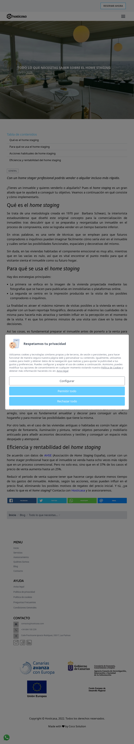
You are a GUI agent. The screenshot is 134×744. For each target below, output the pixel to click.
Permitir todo (67, 391)
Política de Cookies (111, 367)
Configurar (67, 381)
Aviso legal (62, 370)
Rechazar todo (67, 401)
